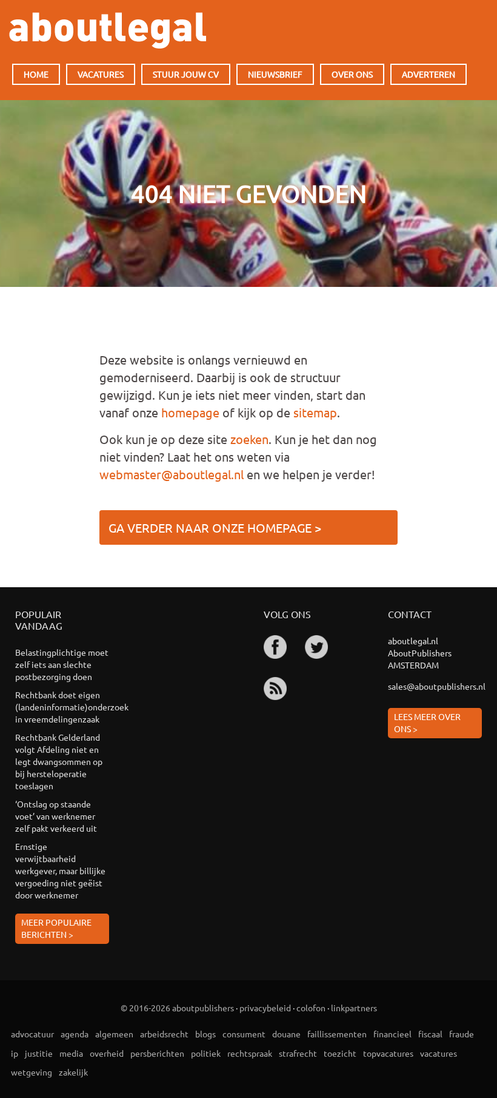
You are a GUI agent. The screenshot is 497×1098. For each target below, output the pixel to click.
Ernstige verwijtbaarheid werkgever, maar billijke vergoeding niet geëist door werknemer (60, 870)
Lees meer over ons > (427, 722)
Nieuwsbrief (275, 74)
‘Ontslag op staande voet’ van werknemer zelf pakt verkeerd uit (56, 816)
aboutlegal (107, 30)
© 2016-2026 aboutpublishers (177, 1007)
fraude (461, 1033)
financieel (392, 1033)
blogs (205, 1033)
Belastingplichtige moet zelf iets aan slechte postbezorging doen (61, 664)
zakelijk (73, 1071)
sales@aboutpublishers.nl (435, 686)
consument (243, 1033)
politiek (206, 1053)
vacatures (438, 1053)
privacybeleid (265, 1007)
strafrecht (298, 1053)
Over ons (352, 74)
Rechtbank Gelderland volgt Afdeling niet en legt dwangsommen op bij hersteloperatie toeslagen (58, 761)
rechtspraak (249, 1053)
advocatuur (32, 1033)
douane (286, 1033)
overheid (107, 1053)
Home (36, 74)
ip (14, 1053)
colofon (310, 1007)
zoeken (249, 438)
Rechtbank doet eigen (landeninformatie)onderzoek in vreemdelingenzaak (62, 706)
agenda (74, 1033)
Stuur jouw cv (186, 74)
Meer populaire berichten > (56, 928)
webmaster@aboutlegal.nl (171, 474)
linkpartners (354, 1007)
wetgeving (31, 1071)
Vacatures (101, 74)
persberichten (157, 1053)
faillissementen (337, 1033)
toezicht (340, 1053)
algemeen (114, 1033)
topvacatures (388, 1053)
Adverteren (428, 74)
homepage (190, 412)
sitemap (315, 412)
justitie (39, 1053)
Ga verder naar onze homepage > (214, 527)
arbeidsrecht (164, 1033)
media (71, 1053)
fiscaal (430, 1033)
